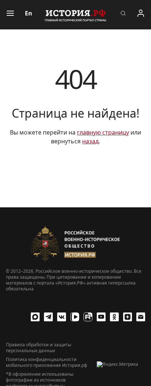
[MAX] (35, 316)
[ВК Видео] (74, 316)
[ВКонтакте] (61, 316)
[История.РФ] (75, 14)
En (28, 13)
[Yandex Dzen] (127, 316)
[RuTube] (88, 316)
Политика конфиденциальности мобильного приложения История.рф (46, 362)
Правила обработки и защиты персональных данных (38, 348)
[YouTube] (101, 316)
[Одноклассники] (114, 316)
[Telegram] (48, 316)
